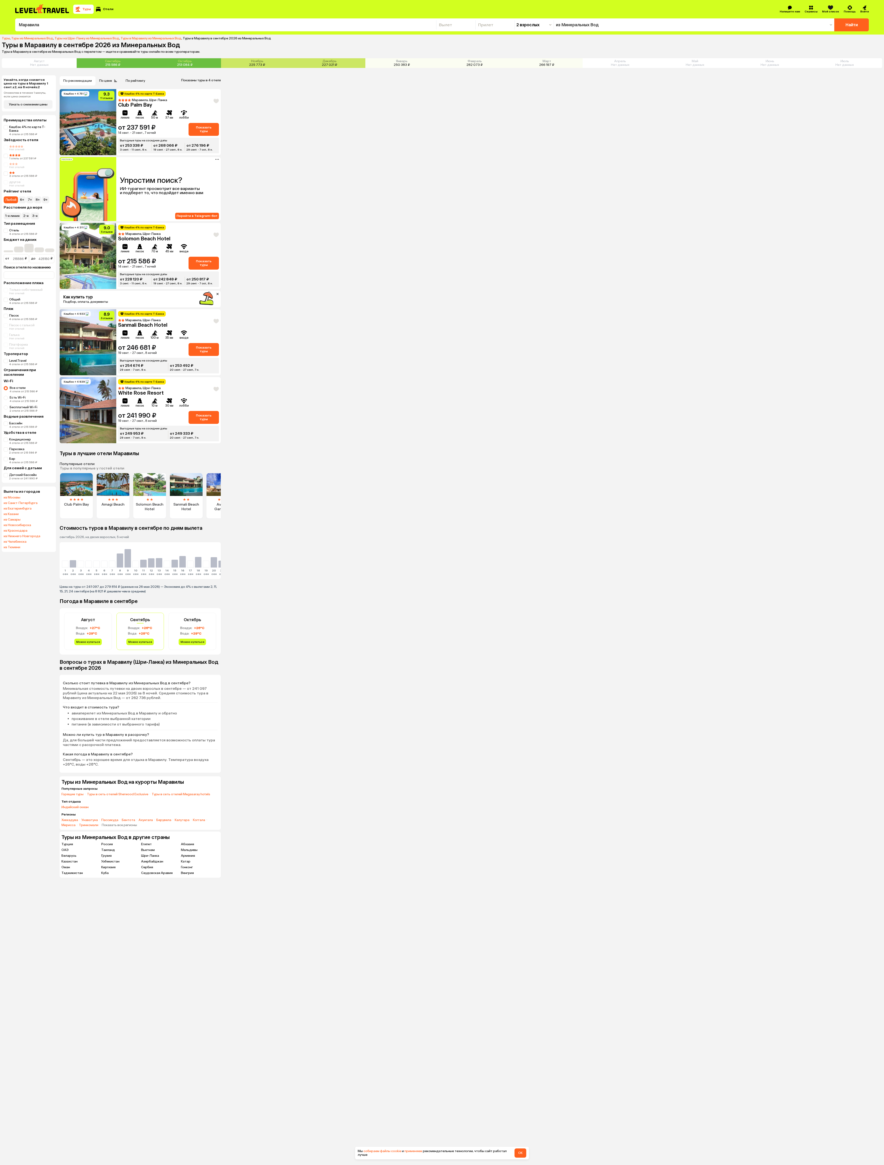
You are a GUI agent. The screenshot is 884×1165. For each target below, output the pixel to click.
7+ (30, 200)
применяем (413, 1151)
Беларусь (68, 856)
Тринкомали (88, 825)
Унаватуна (89, 820)
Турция (67, 844)
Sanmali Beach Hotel (142, 325)
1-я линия (12, 216)
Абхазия (187, 844)
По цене (105, 81)
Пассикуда (109, 820)
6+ (22, 200)
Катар (185, 861)
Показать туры (204, 129)
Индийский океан (75, 807)
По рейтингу (135, 81)
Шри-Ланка (150, 856)
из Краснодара (15, 531)
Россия (107, 844)
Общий (14, 299)
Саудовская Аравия (157, 873)
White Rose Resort (141, 393)
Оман (65, 867)
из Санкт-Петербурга (21, 503)
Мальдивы (189, 850)
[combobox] (226, 24)
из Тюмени (12, 547)
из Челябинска (15, 542)
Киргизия (108, 867)
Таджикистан (72, 873)
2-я (26, 216)
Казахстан (69, 861)
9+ (46, 200)
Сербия (147, 867)
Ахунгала (146, 820)
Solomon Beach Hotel (144, 239)
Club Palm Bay (135, 105)
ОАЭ (65, 850)
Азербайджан (152, 861)
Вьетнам (148, 850)
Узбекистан (110, 861)
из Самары (12, 519)
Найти (852, 24)
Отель (14, 230)
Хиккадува (69, 820)
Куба (105, 873)
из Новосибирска (17, 525)
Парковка (16, 449)
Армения (188, 856)
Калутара (182, 820)
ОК (520, 1153)
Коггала (199, 820)
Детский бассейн (23, 475)
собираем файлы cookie (382, 1151)
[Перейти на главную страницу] (42, 9)
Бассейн (15, 423)
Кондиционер (20, 439)
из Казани (11, 514)
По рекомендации (77, 81)
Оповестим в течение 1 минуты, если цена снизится (25, 94)
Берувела (163, 820)
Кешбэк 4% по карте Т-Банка (27, 129)
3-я (35, 216)
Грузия (106, 856)
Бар (12, 459)
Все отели (18, 388)
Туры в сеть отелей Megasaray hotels (181, 794)
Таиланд (108, 850)
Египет (146, 844)
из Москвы (12, 497)
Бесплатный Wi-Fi (23, 407)
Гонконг (187, 867)
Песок (14, 315)
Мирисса (68, 825)
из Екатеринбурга (18, 508)
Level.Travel (17, 361)
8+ (38, 200)
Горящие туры (72, 794)
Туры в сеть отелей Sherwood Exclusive (117, 794)
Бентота (128, 820)
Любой (10, 200)
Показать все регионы (119, 825)
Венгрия (187, 873)
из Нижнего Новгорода (22, 536)
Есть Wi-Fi (18, 397)
